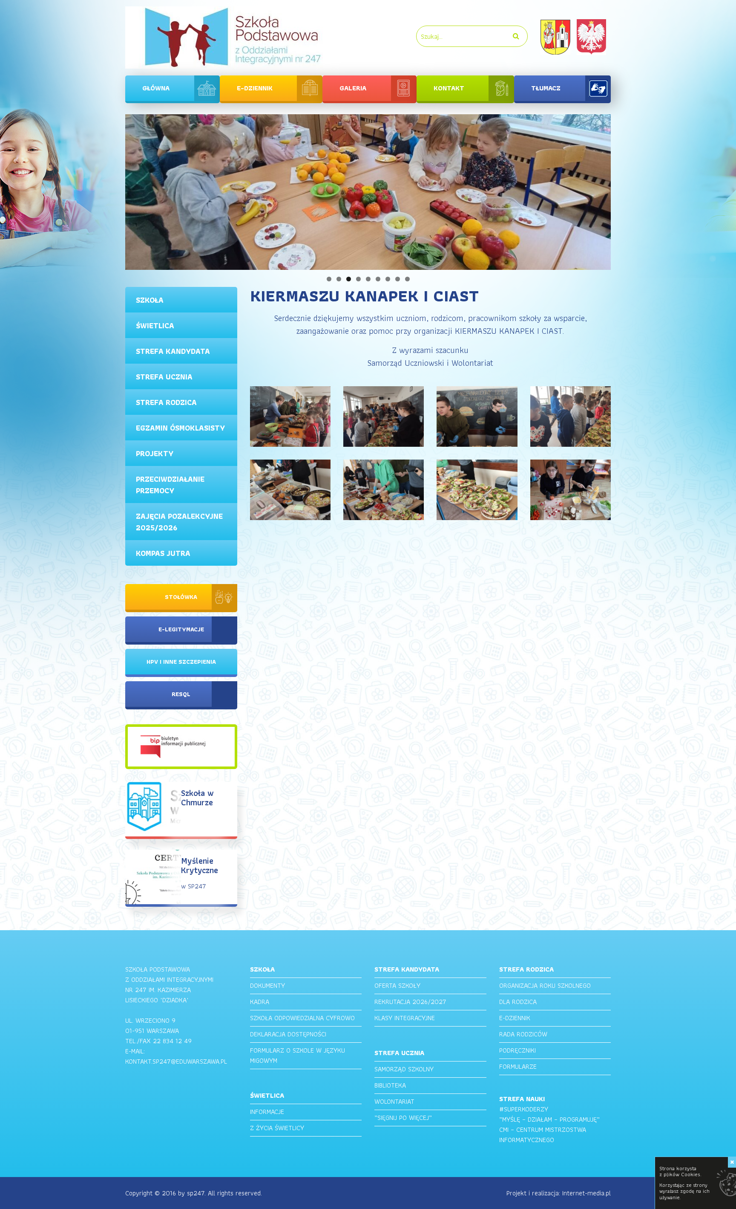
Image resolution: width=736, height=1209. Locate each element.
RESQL (181, 694)
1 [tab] (329, 279)
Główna (156, 88)
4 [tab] (358, 279)
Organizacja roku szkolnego (545, 985)
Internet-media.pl (586, 1193)
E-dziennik (255, 88)
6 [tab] (378, 279)
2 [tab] (338, 279)
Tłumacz (546, 88)
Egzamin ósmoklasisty (180, 428)
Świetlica (155, 325)
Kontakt (449, 88)
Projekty (154, 453)
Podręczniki (517, 1050)
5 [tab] (368, 279)
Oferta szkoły (397, 985)
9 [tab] (407, 279)
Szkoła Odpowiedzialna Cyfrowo (302, 1017)
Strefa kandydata (173, 351)
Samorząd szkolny (404, 1069)
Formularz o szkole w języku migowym (297, 1055)
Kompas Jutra (163, 553)
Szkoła (150, 300)
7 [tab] (387, 279)
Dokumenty (267, 985)
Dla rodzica (518, 1001)
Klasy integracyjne (404, 1017)
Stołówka (181, 597)
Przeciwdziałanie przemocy (170, 485)
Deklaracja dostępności (288, 1034)
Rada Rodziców (523, 1034)
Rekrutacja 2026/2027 (410, 1001)
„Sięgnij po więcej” (403, 1117)
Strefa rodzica (166, 402)
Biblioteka (390, 1085)
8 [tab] (397, 279)
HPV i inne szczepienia (181, 661)
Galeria (352, 88)
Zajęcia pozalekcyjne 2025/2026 (179, 522)
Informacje (267, 1111)
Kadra (259, 1001)
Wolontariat (394, 1101)
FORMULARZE (518, 1066)
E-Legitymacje (181, 629)
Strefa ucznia (164, 376)
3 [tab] (348, 279)
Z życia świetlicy (277, 1127)
